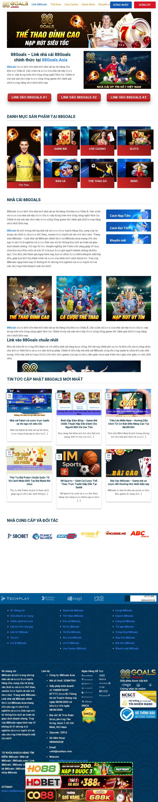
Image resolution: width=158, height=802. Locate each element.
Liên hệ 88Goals (19, 632)
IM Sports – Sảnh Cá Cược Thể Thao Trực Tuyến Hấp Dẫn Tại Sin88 (79, 484)
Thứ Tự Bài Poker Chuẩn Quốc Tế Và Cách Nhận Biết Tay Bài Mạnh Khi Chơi (29, 481)
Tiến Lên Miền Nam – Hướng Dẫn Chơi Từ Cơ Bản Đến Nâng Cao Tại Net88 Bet (128, 424)
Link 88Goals (39, 4)
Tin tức (14, 637)
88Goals (11, 230)
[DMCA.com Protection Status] (89, 715)
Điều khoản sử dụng (21, 615)
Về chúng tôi (17, 610)
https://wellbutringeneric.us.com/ (68, 760)
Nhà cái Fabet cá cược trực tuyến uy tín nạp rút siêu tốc (29, 422)
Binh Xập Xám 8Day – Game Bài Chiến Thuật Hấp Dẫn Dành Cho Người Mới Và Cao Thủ (79, 424)
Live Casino (71, 4)
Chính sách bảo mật (21, 621)
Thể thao (55, 4)
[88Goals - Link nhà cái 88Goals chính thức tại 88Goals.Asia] (15, 4)
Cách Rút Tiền (120, 228)
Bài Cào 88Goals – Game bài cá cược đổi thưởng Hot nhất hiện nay (128, 482)
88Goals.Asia (54, 59)
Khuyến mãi (105, 4)
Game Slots (88, 4)
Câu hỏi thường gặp (21, 626)
